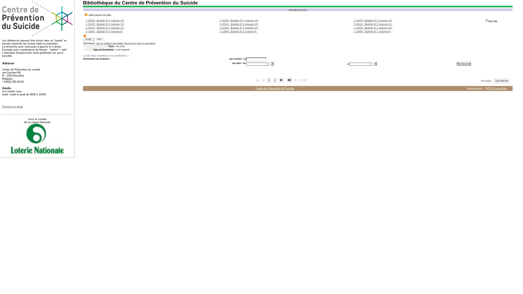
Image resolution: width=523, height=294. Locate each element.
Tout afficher (501, 80)
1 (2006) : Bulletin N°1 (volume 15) (105, 20)
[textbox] (256, 64)
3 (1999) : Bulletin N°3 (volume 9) (104, 31)
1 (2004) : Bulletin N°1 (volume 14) (239, 20)
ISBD (99, 39)
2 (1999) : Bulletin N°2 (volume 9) (238, 31)
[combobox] (257, 64)
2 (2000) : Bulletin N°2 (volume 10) (239, 28)
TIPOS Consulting (495, 88)
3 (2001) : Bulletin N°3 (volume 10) (239, 24)
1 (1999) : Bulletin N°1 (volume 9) (372, 31)
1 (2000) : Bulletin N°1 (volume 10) (373, 28)
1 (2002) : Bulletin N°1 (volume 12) (105, 24)
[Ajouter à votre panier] (85, 36)
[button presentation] (267, 64)
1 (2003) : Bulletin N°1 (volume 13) (373, 20)
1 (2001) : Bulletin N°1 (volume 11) (105, 28)
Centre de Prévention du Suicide (275, 88)
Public (89, 39)
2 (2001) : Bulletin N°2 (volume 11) (373, 24)
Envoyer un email (12, 106)
